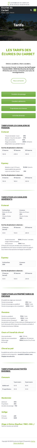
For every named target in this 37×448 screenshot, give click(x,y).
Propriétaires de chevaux (18, 108)
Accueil (14, 29)
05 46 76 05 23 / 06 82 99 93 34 (19, 5)
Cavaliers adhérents (18, 101)
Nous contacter (18, 81)
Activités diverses (18, 115)
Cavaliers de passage (18, 94)
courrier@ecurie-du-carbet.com (19, 3)
